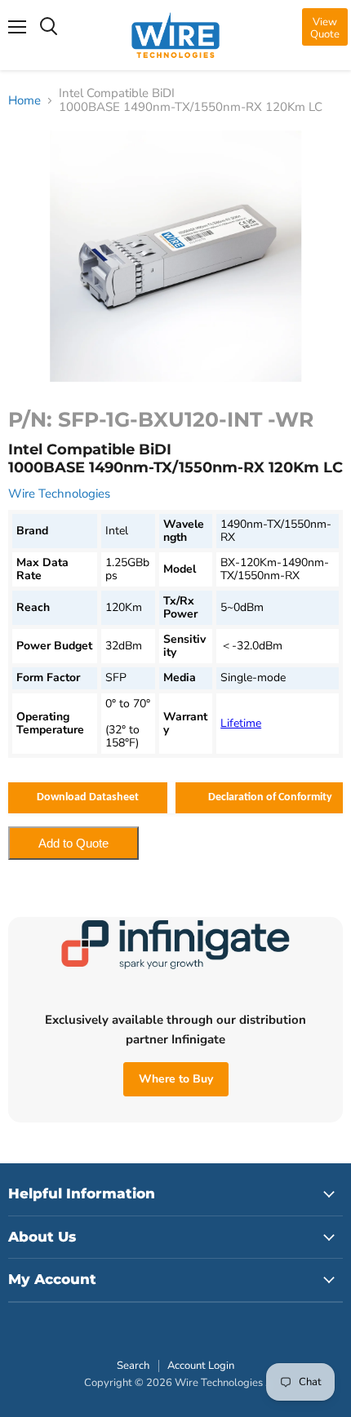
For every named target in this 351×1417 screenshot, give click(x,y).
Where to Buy (176, 1079)
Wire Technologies (59, 493)
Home (24, 101)
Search (133, 1365)
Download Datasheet (88, 797)
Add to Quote (73, 843)
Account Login (200, 1365)
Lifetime (240, 723)
